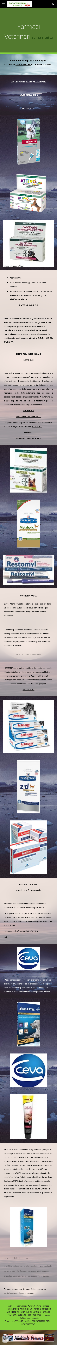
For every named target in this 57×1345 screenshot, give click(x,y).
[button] (3, 4)
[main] (28, 31)
